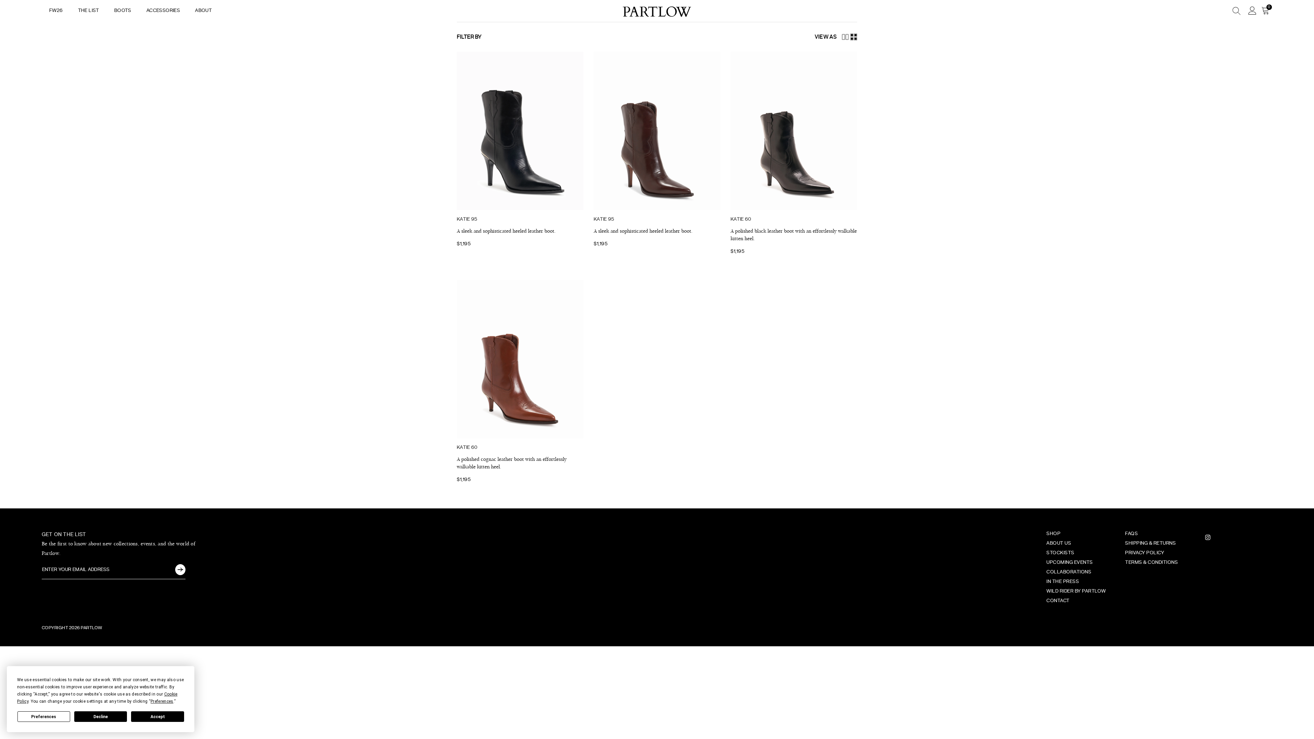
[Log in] (1252, 11)
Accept (158, 716)
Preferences (43, 716)
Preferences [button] (162, 701)
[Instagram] (1207, 537)
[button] (845, 37)
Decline (100, 716)
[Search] (1212, 11)
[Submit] (180, 569)
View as (826, 37)
